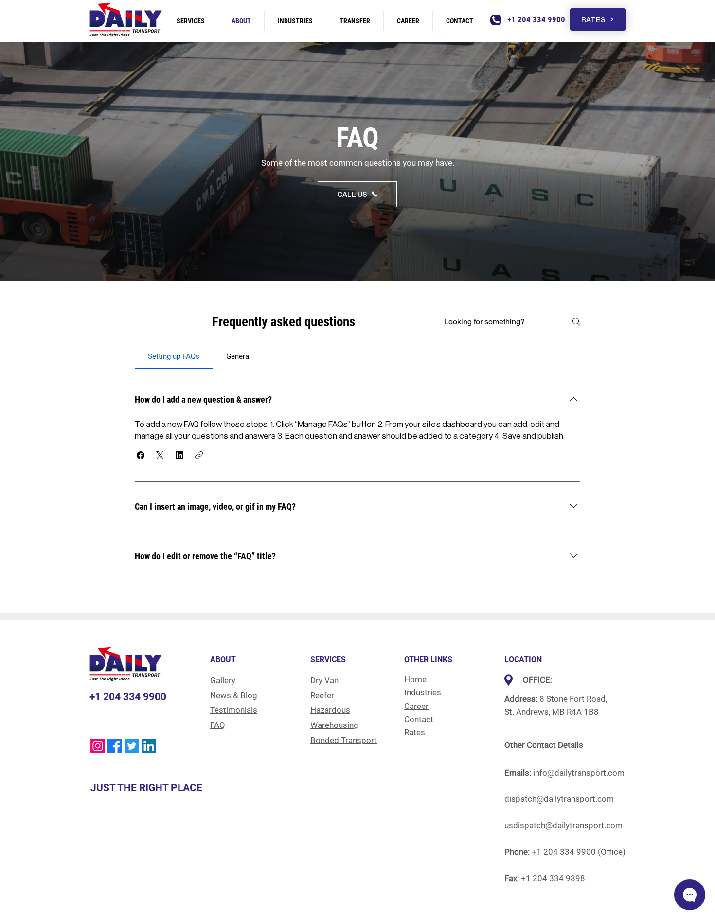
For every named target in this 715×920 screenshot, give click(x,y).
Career (416, 706)
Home (415, 679)
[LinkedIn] (149, 746)
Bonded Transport (343, 740)
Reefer (322, 695)
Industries (422, 692)
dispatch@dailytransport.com (559, 799)
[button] (140, 455)
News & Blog (233, 695)
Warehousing (334, 725)
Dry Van (324, 680)
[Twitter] (132, 746)
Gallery (222, 680)
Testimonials (233, 710)
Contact (418, 719)
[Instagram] (97, 746)
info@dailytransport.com (579, 773)
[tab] (174, 356)
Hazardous (330, 710)
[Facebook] (114, 746)
